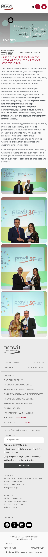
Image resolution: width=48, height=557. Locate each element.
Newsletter (10, 435)
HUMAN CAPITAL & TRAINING (19, 413)
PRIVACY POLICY (37, 548)
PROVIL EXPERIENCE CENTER (19, 399)
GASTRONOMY (11, 363)
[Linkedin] (21, 525)
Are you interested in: (15, 445)
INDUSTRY (39, 363)
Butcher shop (25, 449)
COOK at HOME (36, 367)
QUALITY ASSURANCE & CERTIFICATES (23, 394)
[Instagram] (14, 525)
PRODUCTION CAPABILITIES (18, 385)
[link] (37, 6)
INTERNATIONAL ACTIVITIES (18, 404)
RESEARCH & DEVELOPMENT (19, 390)
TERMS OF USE (10, 548)
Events (11, 51)
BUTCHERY (9, 367)
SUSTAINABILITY (12, 408)
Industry (38, 449)
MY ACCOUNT (11, 422)
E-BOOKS (9, 418)
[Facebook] (7, 525)
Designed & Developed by (24, 552)
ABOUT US (9, 375)
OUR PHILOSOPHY (13, 380)
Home (3, 51)
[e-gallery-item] (24, 220)
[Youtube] (29, 525)
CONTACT (8, 544)
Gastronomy (11, 449)
